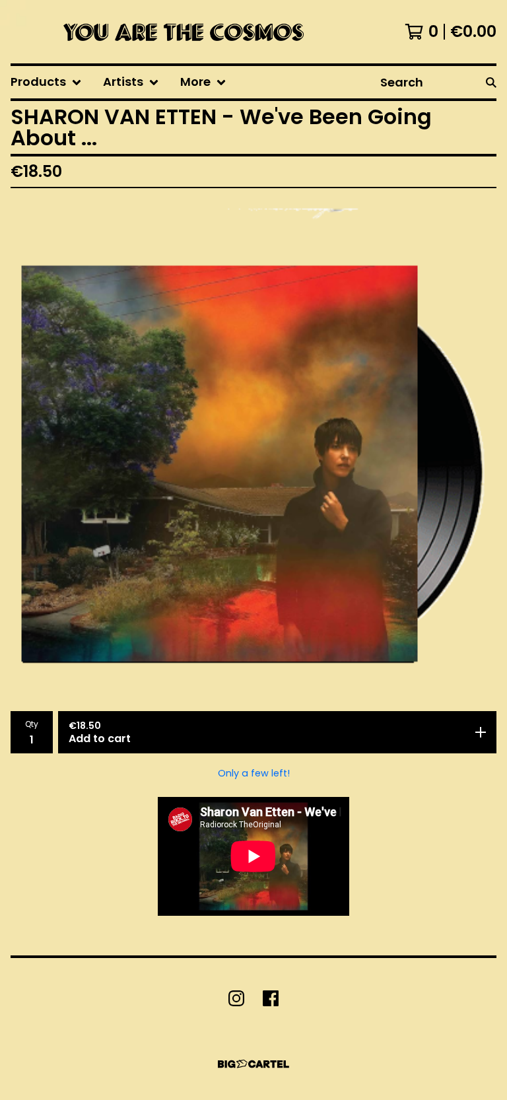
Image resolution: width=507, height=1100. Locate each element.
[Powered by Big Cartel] (253, 1064)
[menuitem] (46, 82)
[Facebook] (271, 998)
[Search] (491, 82)
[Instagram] (236, 998)
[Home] (181, 32)
